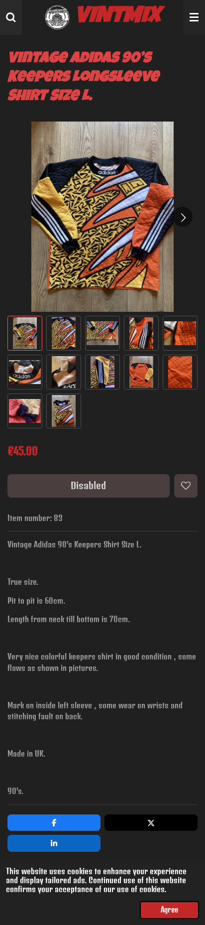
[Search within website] (11, 17)
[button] (24, 333)
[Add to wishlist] (186, 486)
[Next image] (183, 217)
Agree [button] (169, 910)
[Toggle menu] (194, 17)
